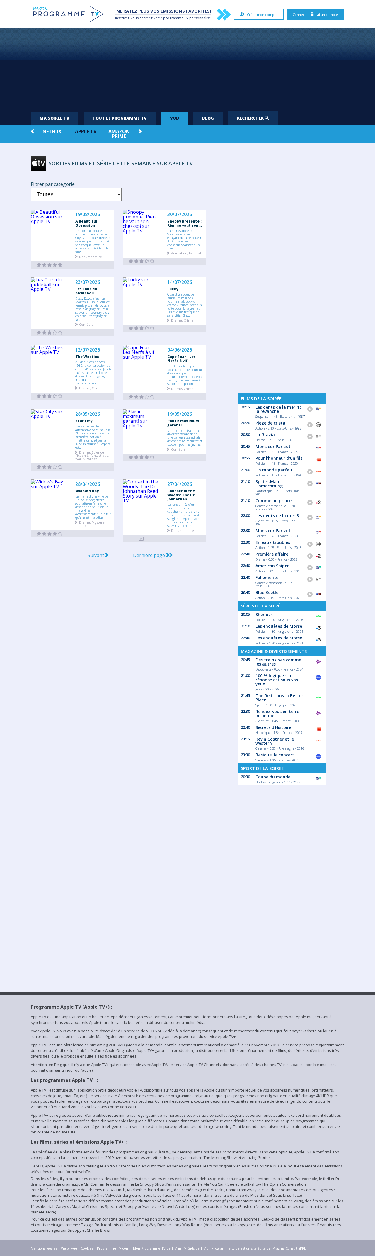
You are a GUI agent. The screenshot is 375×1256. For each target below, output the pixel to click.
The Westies (87, 356)
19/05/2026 (179, 414)
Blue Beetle (266, 592)
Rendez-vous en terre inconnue (277, 713)
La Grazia (265, 434)
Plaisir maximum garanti (183, 422)
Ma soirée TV (54, 118)
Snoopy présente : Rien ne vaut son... (184, 223)
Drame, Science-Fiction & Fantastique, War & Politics (92, 455)
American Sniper (272, 565)
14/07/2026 (179, 282)
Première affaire (271, 554)
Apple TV (85, 131)
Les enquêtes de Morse (278, 626)
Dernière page (149, 555)
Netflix (52, 131)
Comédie (86, 324)
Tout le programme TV (120, 118)
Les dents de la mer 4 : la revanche (278, 409)
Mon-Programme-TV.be (152, 1248)
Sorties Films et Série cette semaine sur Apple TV (121, 163)
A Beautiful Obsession (86, 223)
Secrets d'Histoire (273, 727)
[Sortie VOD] (49, 265)
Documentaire (90, 256)
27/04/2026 (179, 484)
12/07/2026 (87, 350)
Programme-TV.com (113, 1248)
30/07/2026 (179, 214)
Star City (83, 420)
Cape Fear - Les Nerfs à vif (181, 358)
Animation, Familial (186, 253)
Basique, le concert (274, 755)
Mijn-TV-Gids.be (187, 1248)
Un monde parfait (274, 470)
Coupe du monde (272, 777)
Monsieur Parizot (273, 446)
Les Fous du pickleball (86, 290)
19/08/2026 (87, 214)
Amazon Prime (119, 133)
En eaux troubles (272, 542)
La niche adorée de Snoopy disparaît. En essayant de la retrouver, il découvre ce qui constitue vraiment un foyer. (184, 239)
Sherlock (264, 614)
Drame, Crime (182, 320)
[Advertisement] (187, 67)
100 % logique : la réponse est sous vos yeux (276, 680)
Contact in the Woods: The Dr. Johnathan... (181, 494)
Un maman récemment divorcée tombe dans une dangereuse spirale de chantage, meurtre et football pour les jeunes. (184, 437)
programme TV (175, 18)
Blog (208, 118)
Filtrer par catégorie (53, 184)
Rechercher (251, 118)
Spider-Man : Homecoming (269, 483)
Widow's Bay (87, 490)
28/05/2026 (87, 414)
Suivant (96, 555)
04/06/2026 (179, 350)
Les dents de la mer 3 (277, 515)
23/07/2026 (87, 282)
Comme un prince (273, 500)
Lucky (172, 288)
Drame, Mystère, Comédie (90, 523)
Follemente (266, 577)
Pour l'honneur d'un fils (278, 458)
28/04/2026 (87, 484)
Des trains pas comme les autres (278, 662)
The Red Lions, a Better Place (279, 697)
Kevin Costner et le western (274, 741)
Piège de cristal (271, 423)
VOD (174, 118)
